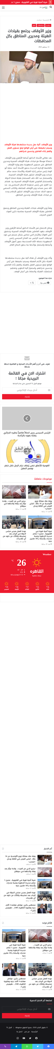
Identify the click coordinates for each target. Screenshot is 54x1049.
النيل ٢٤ (9, 1027)
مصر (34, 25)
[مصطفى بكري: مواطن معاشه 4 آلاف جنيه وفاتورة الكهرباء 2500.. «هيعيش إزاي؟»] (44, 908)
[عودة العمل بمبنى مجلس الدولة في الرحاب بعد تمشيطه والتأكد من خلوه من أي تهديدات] (14, 522)
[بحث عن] (50, 9)
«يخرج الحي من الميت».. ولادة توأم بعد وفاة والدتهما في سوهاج (14, 503)
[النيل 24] (43, 7)
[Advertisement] (27, 112)
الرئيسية (46, 20)
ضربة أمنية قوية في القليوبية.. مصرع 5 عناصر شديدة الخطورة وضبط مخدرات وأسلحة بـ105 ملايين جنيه (41, 536)
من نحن (26, 1031)
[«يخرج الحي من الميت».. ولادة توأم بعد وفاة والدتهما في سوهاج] (14, 492)
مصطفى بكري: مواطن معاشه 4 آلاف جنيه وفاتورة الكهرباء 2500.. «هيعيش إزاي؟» (20, 907)
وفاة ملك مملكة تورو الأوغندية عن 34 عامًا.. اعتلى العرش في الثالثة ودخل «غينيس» (40, 504)
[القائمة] (3, 9)
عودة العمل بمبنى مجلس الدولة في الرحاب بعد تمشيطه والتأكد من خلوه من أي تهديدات (14, 535)
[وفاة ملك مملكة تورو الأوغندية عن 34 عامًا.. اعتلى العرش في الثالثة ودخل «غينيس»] (40, 492)
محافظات (40, 25)
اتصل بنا (19, 1031)
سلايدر (39, 20)
